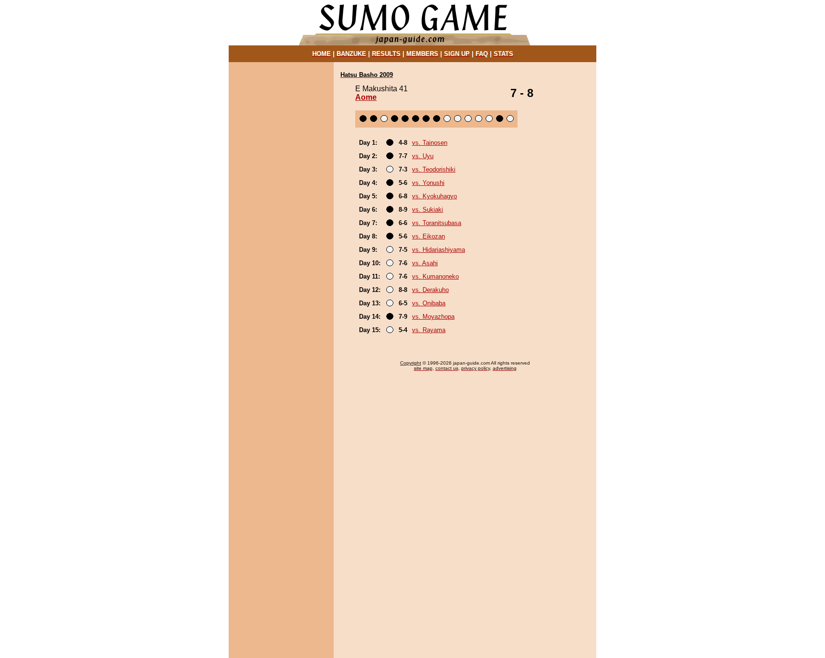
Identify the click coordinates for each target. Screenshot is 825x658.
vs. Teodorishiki (433, 169)
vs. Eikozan (428, 236)
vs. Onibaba (428, 303)
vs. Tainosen (429, 142)
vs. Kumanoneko (435, 276)
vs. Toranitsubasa (436, 223)
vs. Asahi (425, 263)
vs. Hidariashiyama (438, 249)
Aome (366, 97)
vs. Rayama (428, 330)
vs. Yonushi (428, 182)
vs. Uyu (423, 156)
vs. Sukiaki (427, 209)
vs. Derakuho (430, 289)
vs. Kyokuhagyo (434, 196)
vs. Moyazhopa (433, 316)
